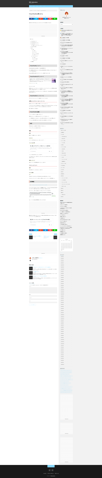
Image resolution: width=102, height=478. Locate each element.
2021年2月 (62, 310)
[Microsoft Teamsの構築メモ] (31, 237)
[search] (72, 24)
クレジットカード (68, 377)
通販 (61, 192)
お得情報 (62, 132)
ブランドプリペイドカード (65, 184)
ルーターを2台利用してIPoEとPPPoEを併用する (67, 79)
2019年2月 (62, 360)
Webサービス (62, 130)
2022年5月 (62, 279)
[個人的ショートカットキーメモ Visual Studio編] (55, 237)
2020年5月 (62, 329)
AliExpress (63, 124)
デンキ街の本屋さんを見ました (63, 224)
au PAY (67, 370)
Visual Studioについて (33, 41)
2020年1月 (62, 337)
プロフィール (57, 473)
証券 (61, 188)
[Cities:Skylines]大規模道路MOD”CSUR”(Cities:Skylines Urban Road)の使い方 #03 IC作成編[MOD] (67, 96)
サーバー (71, 379)
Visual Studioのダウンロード (34, 42)
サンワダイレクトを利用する (63, 206)
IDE (30, 16)
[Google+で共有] (40, 19)
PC (62, 157)
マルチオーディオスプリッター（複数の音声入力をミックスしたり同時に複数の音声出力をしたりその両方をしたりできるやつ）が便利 (67, 100)
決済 (71, 390)
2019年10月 (62, 343)
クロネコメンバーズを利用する (63, 204)
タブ (35, 60)
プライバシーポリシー (50, 473)
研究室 (34, 6)
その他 (62, 144)
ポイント (62, 167)
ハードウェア (63, 38)
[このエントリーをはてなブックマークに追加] (45, 19)
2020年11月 (62, 316)
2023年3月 (62, 258)
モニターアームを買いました (63, 221)
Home (30, 6)
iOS (67, 372)
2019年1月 (62, 362)
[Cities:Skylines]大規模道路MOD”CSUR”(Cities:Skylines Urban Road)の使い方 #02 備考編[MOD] (67, 104)
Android (63, 56)
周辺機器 (63, 101)
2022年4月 (62, 281)
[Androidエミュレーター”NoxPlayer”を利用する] (31, 277)
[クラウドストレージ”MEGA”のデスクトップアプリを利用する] (31, 268)
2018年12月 (62, 364)
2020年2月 (62, 335)
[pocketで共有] (50, 19)
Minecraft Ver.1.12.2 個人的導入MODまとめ (66, 42)
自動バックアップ (35, 54)
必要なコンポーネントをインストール (36, 45)
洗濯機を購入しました (62, 234)
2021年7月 (62, 300)
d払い (61, 372)
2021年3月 (62, 308)
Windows (35, 16)
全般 (33, 50)
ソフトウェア (40, 16)
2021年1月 (62, 312)
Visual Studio (32, 16)
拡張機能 (32, 61)
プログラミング (49, 16)
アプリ (61, 377)
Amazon (62, 370)
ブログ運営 (62, 165)
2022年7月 (62, 275)
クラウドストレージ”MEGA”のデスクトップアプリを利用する (42, 267)
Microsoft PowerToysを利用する (64, 210)
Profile (37, 6)
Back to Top (51, 466)
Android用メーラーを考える (64, 55)
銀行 (61, 196)
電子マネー (63, 186)
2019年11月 (62, 341)
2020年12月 (62, 314)
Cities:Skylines (63, 97)
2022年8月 (62, 273)
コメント (30, 286)
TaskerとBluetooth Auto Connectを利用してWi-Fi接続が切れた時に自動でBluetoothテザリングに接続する (67, 74)
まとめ (51, 16)
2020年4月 (62, 331)
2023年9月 (62, 256)
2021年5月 (62, 304)
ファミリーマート (63, 386)
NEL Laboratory (33, 2)
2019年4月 (62, 356)
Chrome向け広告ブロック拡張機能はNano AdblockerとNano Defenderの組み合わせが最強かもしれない (67, 92)
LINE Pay (70, 372)
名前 (30, 294)
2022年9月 (62, 271)
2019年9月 (62, 345)
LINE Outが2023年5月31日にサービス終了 (65, 219)
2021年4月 (62, 306)
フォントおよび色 (35, 53)
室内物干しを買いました (63, 216)
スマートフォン (64, 159)
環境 (32, 49)
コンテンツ (62, 140)
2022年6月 (62, 277)
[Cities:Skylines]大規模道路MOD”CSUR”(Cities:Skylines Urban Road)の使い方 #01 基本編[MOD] (67, 52)
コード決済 (68, 379)
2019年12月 (62, 339)
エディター (37, 16)
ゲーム (62, 134)
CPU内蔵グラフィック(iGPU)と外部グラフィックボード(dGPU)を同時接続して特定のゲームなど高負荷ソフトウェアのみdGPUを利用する (67, 34)
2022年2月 (62, 285)
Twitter (41, 6)
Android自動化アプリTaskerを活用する (66, 110)
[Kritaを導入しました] (31, 273)
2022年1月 (62, 287)
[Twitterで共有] (36, 19)
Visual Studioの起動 (33, 46)
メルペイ (62, 390)
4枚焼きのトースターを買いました (64, 213)
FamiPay (64, 372)
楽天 (69, 390)
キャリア (64, 377)
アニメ (62, 142)
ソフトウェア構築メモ (44, 16)
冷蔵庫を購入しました (62, 231)
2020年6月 (62, 327)
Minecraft (63, 43)
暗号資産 (62, 173)
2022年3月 (62, 283)
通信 (62, 80)
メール (30, 297)
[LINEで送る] (54, 19)
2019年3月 (62, 358)
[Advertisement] (43, 29)
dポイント (70, 370)
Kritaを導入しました (36, 271)
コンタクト (45, 473)
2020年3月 (62, 333)
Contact (44, 6)
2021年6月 (62, 302)
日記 (61, 171)
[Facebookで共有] (31, 19)
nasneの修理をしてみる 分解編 (65, 37)
